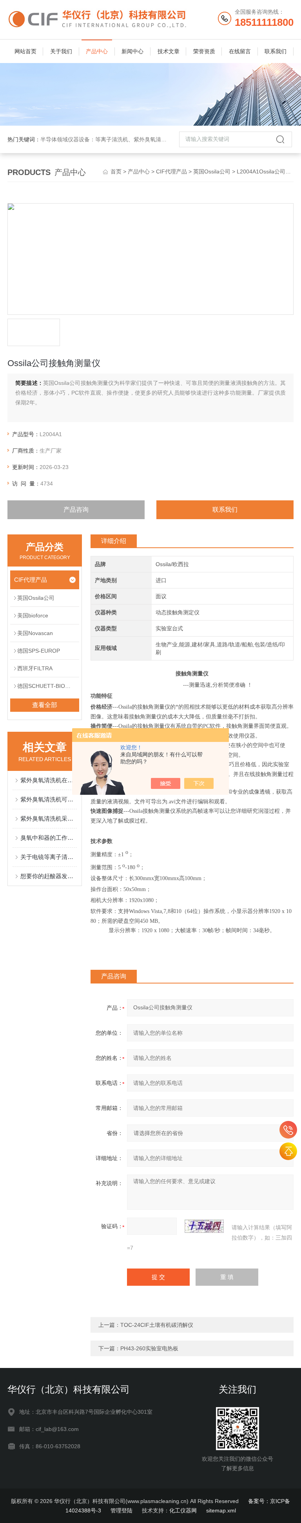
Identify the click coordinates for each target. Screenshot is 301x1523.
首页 (116, 171)
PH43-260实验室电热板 (149, 1348)
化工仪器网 (183, 1510)
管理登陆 (121, 1510)
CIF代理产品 (171, 171)
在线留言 (240, 51)
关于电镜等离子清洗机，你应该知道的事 (48, 857)
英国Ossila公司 (211, 171)
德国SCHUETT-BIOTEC (46, 686)
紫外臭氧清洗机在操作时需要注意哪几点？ (48, 780)
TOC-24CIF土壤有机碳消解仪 (156, 1325)
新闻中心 (132, 51)
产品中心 (97, 51)
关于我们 (61, 51)
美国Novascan (35, 633)
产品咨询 (76, 509)
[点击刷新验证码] (204, 1226)
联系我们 (275, 51)
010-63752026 (288, 1130)
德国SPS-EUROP (38, 651)
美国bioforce (32, 615)
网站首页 (25, 51)
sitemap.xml (221, 1510)
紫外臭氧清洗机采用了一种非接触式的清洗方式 (48, 818)
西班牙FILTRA (35, 668)
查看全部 (44, 705)
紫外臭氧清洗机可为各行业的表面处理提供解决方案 (48, 799)
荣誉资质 (204, 51)
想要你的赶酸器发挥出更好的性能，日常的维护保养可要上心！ (48, 876)
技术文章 (169, 51)
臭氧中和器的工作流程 (48, 837)
